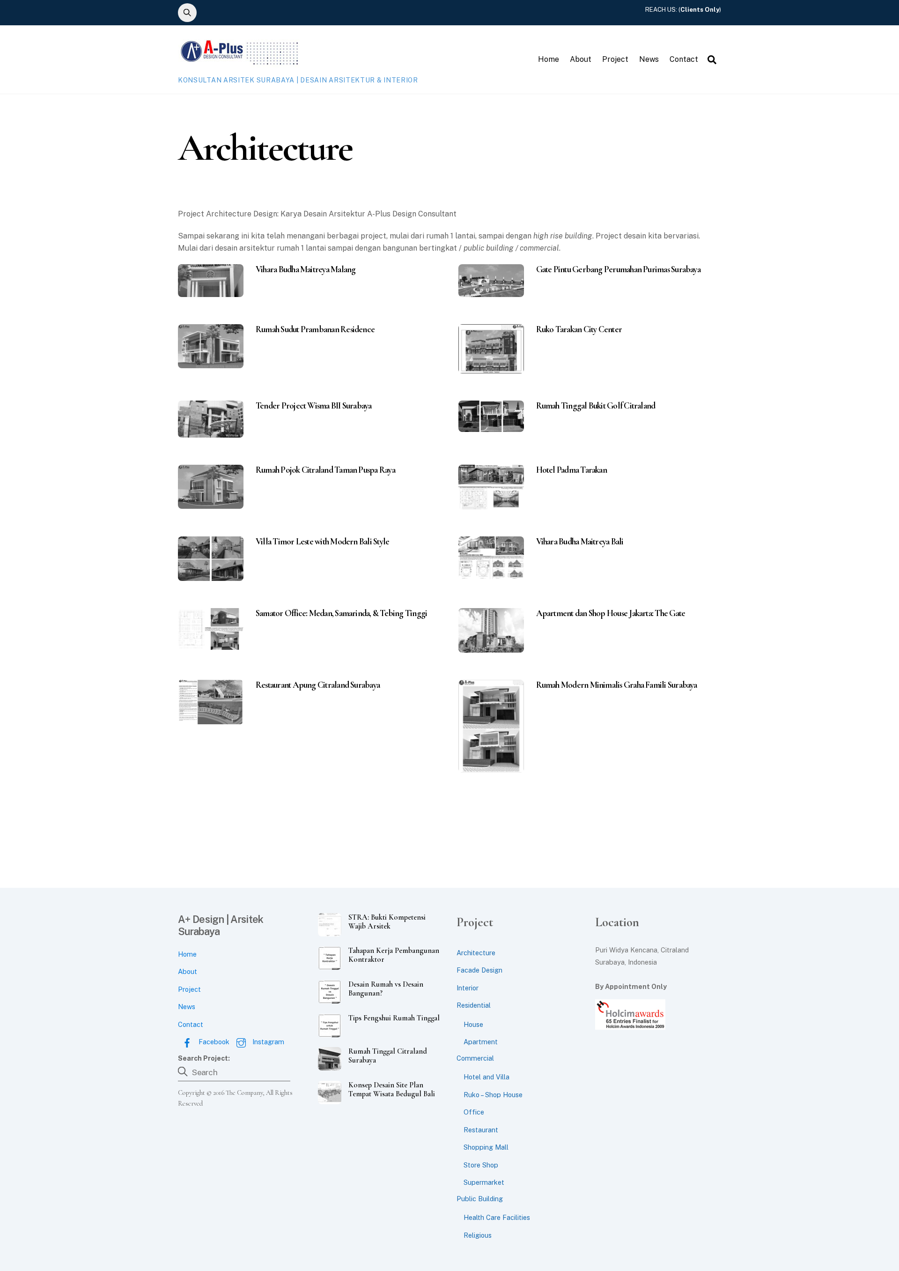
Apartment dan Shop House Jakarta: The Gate (610, 613)
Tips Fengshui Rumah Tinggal (394, 1018)
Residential (474, 1005)
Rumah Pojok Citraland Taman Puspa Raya (325, 470)
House (473, 1024)
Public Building (480, 1199)
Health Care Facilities (497, 1217)
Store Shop (481, 1165)
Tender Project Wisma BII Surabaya (314, 405)
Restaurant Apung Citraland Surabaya (318, 685)
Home (548, 59)
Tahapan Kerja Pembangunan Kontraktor (393, 955)
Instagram (267, 1042)
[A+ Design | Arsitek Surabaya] (239, 62)
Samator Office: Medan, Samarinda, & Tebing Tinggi (341, 613)
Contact (684, 59)
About (580, 59)
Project (615, 59)
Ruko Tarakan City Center (579, 329)
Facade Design (479, 970)
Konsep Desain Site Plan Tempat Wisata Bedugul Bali (391, 1090)
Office (474, 1112)
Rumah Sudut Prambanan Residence (315, 329)
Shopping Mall (486, 1147)
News (649, 59)
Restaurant (481, 1130)
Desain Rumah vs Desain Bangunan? (385, 989)
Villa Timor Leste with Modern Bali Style (322, 541)
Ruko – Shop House (493, 1095)
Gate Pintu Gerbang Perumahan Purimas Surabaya (618, 269)
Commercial (475, 1058)
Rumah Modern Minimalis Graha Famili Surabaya (616, 685)
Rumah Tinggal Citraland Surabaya (387, 1056)
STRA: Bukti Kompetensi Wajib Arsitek (387, 922)
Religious (478, 1235)
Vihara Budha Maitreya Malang (306, 269)
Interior (468, 988)
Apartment (481, 1042)
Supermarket (484, 1182)
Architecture (476, 953)
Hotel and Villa (486, 1077)
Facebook (213, 1042)
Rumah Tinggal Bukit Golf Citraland (596, 405)
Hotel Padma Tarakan (571, 470)
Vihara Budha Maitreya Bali (580, 541)
